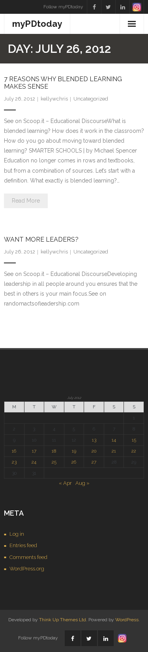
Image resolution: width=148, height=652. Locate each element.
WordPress (127, 619)
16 (14, 451)
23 (14, 462)
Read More (26, 200)
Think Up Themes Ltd (62, 619)
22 (133, 451)
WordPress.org (26, 569)
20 (94, 451)
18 (54, 451)
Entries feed (23, 545)
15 (134, 440)
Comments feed (28, 557)
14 (114, 440)
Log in (16, 534)
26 (73, 462)
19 (74, 451)
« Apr (65, 483)
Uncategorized (90, 99)
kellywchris (54, 99)
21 (114, 451)
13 (94, 440)
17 (34, 451)
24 (34, 462)
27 (94, 462)
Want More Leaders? (41, 239)
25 (54, 462)
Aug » (82, 483)
